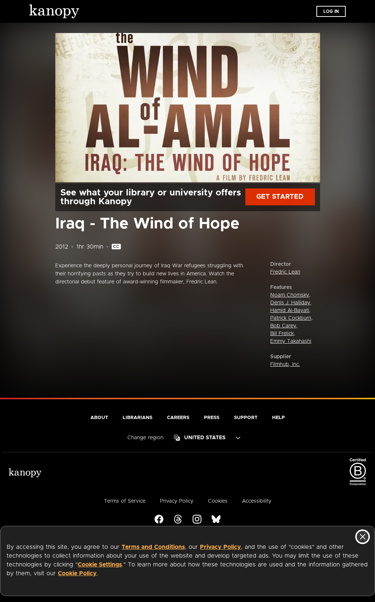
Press (211, 417)
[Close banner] (362, 537)
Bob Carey (283, 325)
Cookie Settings (100, 565)
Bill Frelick (282, 333)
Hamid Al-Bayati (289, 310)
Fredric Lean (285, 272)
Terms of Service (124, 501)
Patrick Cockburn (290, 318)
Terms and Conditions (153, 547)
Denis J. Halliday (290, 302)
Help (278, 417)
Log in (331, 11)
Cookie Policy (77, 573)
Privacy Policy (220, 547)
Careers (178, 417)
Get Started (280, 197)
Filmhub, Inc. (285, 364)
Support (245, 417)
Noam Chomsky (289, 295)
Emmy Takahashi (290, 341)
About (99, 417)
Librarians (137, 417)
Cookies (217, 501)
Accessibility (256, 501)
